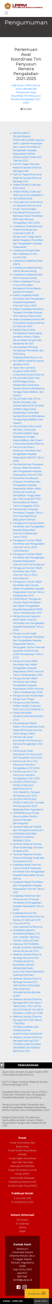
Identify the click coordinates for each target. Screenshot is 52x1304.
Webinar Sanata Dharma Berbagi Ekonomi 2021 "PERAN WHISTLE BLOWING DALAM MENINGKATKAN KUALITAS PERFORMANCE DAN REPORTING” (28, 965)
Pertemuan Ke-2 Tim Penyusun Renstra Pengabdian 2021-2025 (26, 764)
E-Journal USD (22, 1198)
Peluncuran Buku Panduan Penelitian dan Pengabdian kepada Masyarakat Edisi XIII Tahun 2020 (28, 454)
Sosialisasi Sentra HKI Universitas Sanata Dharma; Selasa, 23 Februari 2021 (28, 916)
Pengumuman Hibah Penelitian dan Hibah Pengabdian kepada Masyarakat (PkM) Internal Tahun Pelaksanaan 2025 (28, 668)
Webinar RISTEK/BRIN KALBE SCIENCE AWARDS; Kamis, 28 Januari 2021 (28, 947)
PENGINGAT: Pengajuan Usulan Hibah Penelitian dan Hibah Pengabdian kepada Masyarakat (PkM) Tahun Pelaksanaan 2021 (28, 606)
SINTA (22, 1227)
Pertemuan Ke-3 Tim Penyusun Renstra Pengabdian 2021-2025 (26, 775)
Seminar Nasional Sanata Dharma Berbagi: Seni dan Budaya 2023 (28, 847)
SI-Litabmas (22, 1223)
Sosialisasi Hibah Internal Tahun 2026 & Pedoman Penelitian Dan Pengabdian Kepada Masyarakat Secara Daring (29, 871)
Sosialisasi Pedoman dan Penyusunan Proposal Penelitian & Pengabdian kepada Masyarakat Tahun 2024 (28, 902)
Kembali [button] (27, 109)
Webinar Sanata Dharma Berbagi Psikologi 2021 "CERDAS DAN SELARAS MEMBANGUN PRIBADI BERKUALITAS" (27, 1044)
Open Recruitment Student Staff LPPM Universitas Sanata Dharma (28, 371)
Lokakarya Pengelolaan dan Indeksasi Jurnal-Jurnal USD (26, 254)
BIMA (22, 1231)
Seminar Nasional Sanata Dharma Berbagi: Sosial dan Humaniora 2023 (28, 858)
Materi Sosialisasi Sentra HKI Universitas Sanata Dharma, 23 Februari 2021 (28, 323)
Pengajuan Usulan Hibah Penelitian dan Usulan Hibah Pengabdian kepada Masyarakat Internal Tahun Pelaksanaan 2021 (28, 588)
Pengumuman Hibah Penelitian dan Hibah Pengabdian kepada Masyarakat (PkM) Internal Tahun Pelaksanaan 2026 (28, 685)
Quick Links (40, 1301)
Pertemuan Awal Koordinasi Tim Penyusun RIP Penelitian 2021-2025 (27, 754)
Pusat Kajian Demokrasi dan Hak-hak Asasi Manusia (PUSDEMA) (22, 1162)
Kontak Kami (34, 1293)
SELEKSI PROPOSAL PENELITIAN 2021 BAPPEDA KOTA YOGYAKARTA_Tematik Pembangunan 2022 (26, 789)
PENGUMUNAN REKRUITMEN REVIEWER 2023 (28, 716)
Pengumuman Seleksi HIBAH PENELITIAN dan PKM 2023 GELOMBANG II (28, 706)
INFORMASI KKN (22, 198)
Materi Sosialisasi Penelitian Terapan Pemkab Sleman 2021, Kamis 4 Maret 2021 (28, 312)
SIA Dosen (22, 1219)
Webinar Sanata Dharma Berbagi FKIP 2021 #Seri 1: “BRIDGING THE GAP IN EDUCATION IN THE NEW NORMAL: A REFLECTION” (28, 1006)
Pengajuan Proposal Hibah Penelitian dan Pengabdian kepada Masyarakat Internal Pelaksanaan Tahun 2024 (28, 530)
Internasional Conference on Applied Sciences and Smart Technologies (27, 205)
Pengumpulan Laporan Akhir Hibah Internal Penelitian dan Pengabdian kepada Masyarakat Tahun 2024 (28, 623)
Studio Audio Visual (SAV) (22, 1185)
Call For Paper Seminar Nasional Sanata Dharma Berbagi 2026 (27, 167)
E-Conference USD (22, 1202)
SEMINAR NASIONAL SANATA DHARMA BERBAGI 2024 (25, 837)
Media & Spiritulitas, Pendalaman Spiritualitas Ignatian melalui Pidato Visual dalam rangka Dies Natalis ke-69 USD (27, 336)
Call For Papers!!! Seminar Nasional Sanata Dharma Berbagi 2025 (27, 178)
